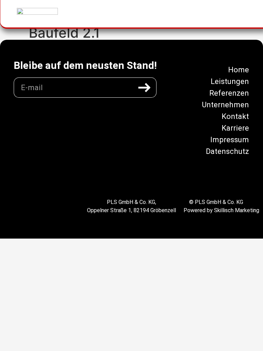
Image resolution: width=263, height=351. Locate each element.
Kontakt (235, 116)
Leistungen (230, 81)
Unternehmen (225, 104)
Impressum (229, 139)
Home (238, 69)
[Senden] (144, 87)
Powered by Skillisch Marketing (221, 210)
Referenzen (229, 92)
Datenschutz (227, 151)
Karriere (235, 127)
